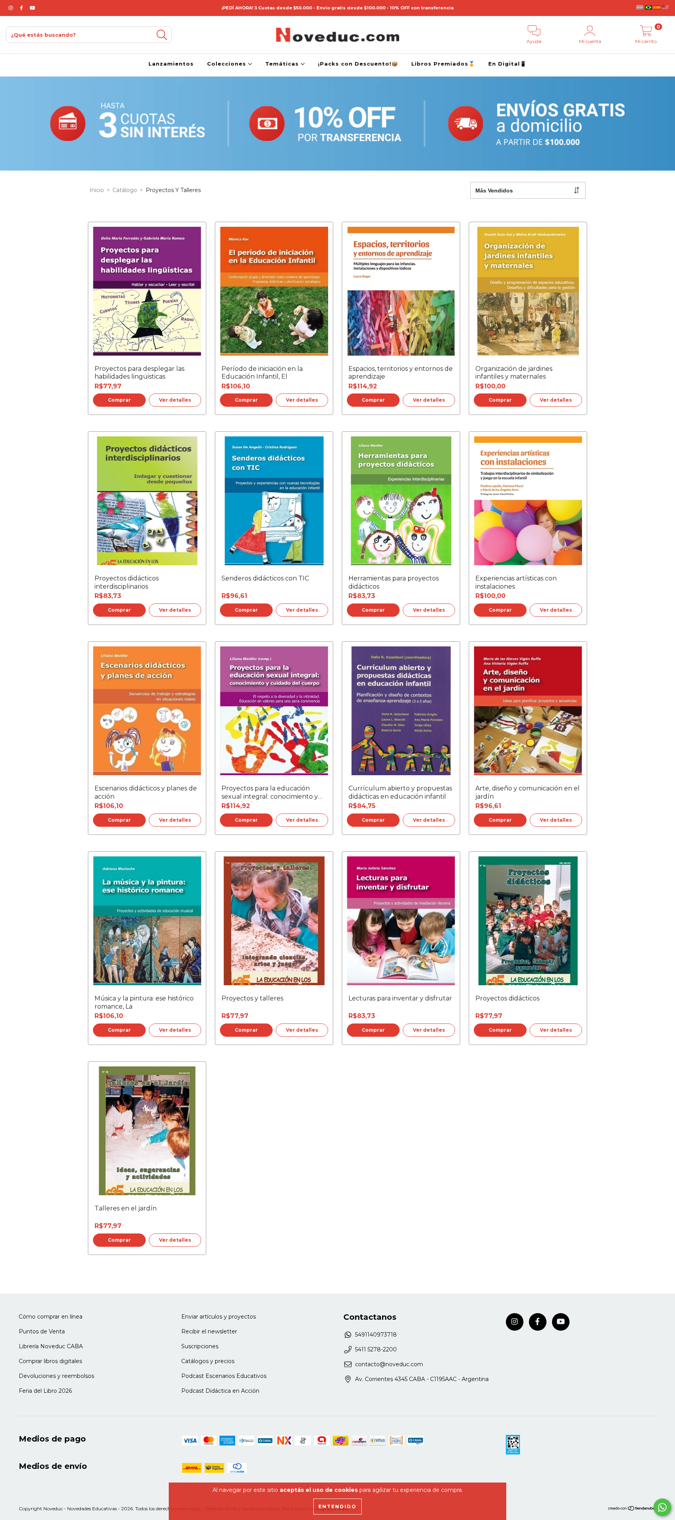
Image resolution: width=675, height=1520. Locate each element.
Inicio (96, 190)
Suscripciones (199, 1346)
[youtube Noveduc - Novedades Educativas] (32, 7)
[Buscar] (162, 35)
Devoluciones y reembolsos (56, 1375)
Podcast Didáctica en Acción (220, 1390)
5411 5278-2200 (376, 1349)
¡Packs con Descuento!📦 (358, 64)
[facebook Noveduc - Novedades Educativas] (22, 7)
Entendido (337, 1506)
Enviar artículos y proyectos (218, 1316)
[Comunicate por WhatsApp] (662, 1507)
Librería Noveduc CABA (51, 1346)
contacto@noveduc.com (389, 1364)
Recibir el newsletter (209, 1331)
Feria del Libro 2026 (45, 1390)
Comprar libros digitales (50, 1361)
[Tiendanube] (631, 1509)
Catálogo (124, 190)
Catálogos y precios (207, 1361)
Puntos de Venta (42, 1331)
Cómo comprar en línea (50, 1316)
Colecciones (227, 64)
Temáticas (283, 64)
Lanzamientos (171, 64)
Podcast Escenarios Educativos (223, 1375)
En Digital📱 (507, 64)
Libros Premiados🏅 (443, 64)
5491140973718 (376, 1334)
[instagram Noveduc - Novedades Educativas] (11, 7)
